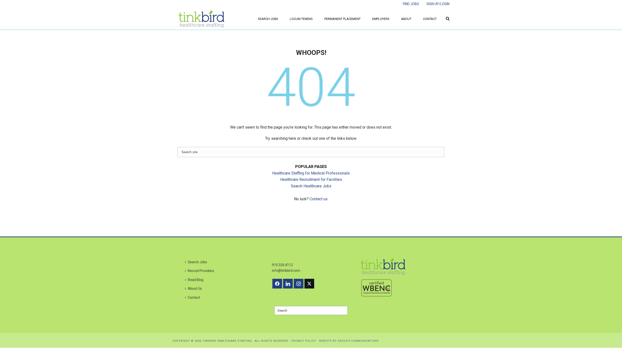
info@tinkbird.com (286, 270)
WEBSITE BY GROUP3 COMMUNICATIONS (349, 340)
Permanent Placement (342, 19)
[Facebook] (277, 284)
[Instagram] (298, 284)
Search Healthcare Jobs (311, 186)
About (406, 19)
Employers (380, 19)
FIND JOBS (411, 4)
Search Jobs (268, 19)
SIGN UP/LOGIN (437, 4)
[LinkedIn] (288, 284)
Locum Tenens (301, 19)
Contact (430, 19)
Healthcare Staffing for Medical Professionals (311, 173)
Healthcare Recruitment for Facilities (311, 179)
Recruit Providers (201, 271)
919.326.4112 (282, 265)
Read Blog (195, 280)
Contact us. (319, 199)
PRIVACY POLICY (303, 340)
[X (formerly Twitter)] (309, 284)
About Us (195, 288)
